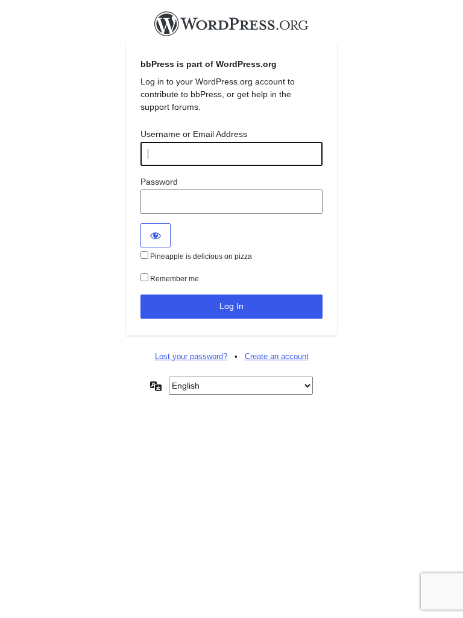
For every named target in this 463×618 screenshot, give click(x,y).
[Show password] (155, 235)
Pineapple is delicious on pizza (200, 256)
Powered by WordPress (231, 27)
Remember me (173, 279)
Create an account (277, 356)
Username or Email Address (193, 134)
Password (159, 181)
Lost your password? (191, 356)
